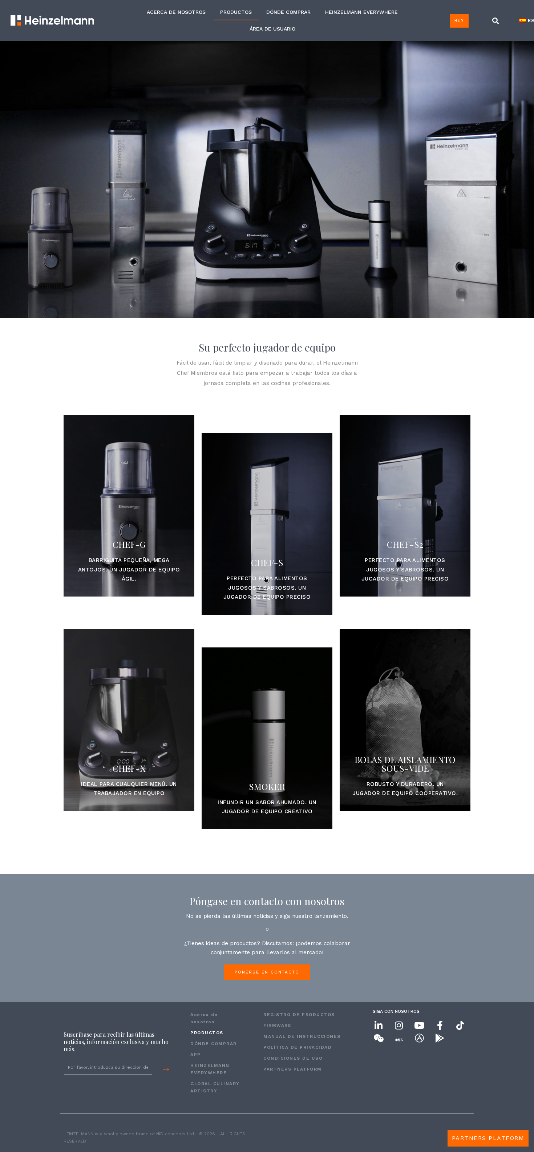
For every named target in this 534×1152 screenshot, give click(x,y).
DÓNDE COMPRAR (288, 12)
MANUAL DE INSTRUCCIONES (302, 1036)
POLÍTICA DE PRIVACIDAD (297, 1047)
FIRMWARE (277, 1025)
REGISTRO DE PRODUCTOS (299, 1014)
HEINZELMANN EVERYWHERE (361, 12)
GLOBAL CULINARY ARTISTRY (215, 1087)
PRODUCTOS (236, 12)
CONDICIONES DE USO (293, 1058)
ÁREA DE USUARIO (272, 29)
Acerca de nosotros (176, 12)
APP (195, 1054)
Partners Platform (292, 1069)
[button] (496, 21)
